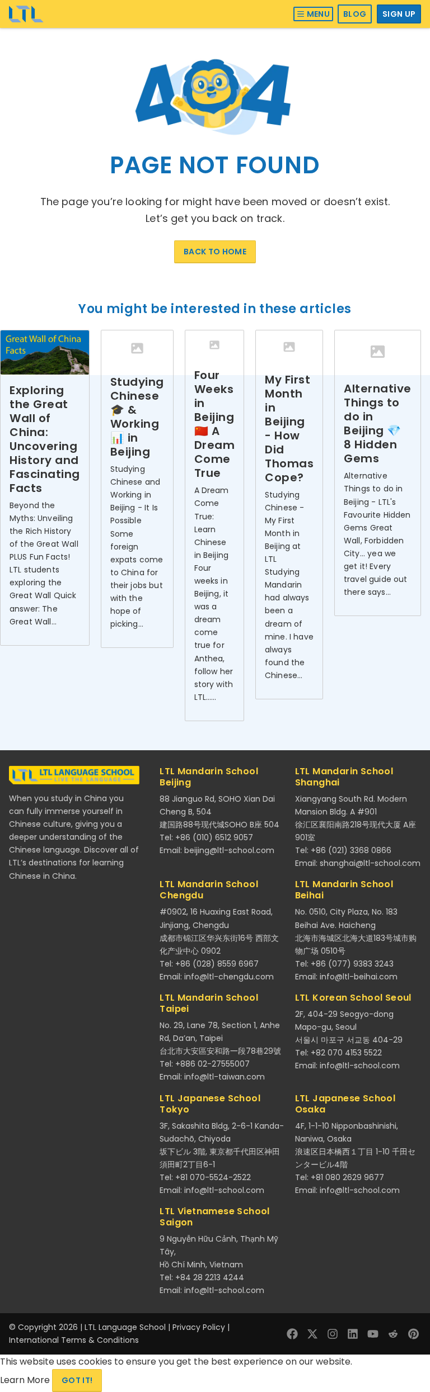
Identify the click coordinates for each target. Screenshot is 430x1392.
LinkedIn (353, 1334)
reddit (393, 1334)
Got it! (77, 1380)
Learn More (26, 1380)
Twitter (312, 1334)
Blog (354, 14)
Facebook (292, 1334)
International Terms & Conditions (74, 1340)
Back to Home (215, 251)
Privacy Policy (198, 1327)
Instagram (332, 1334)
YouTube (373, 1334)
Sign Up (398, 14)
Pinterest (413, 1334)
